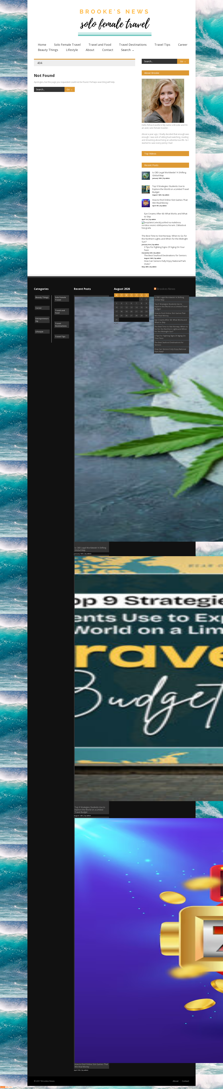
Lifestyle (72, 50)
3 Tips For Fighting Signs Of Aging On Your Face (170, 336)
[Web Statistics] (6, 1087)
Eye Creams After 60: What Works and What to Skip (171, 321)
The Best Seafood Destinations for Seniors (169, 343)
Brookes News (166, 289)
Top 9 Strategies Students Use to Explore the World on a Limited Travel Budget (171, 306)
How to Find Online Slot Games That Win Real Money (170, 314)
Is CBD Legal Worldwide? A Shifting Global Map (169, 298)
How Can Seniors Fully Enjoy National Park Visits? (170, 350)
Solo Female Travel (67, 45)
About (90, 50)
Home (42, 45)
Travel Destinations (133, 45)
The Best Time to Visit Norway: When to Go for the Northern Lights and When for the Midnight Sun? (171, 329)
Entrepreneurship (42, 319)
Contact (107, 50)
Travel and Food (99, 45)
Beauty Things (48, 50)
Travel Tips (162, 45)
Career (182, 45)
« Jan (116, 323)
